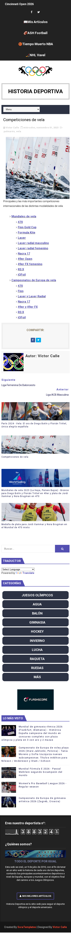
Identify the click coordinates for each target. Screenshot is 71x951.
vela (18, 131)
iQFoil (22, 317)
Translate (28, 573)
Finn (20, 291)
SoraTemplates (26, 927)
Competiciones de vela (14, 457)
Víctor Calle (60, 927)
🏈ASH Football (35, 33)
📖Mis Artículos (35, 22)
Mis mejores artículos (36, 896)
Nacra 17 (24, 253)
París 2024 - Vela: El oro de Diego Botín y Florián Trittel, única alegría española (34, 425)
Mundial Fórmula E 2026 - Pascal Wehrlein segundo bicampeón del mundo (40, 772)
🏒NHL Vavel (35, 55)
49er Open (25, 259)
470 (20, 286)
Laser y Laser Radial (32, 296)
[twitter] (38, 12)
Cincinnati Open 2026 (19, 4)
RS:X (21, 312)
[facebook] (31, 12)
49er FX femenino (30, 264)
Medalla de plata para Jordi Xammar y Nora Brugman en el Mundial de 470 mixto (34, 526)
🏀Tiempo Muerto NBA (35, 44)
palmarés (9, 131)
